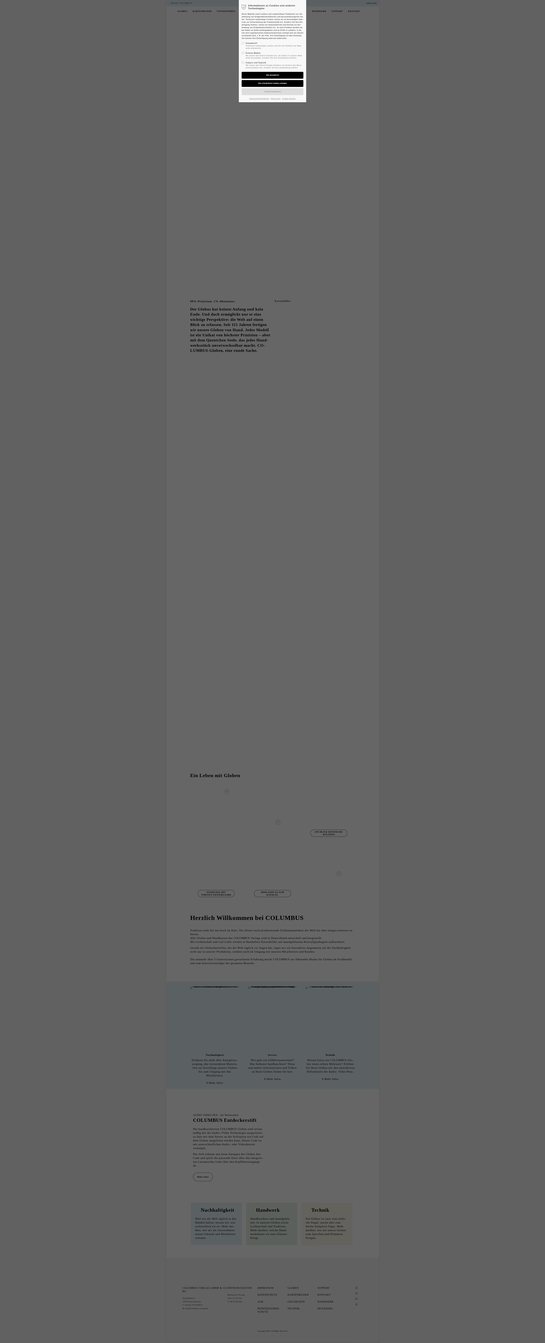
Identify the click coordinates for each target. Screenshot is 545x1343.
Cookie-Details (289, 99)
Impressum (276, 99)
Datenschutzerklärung (259, 99)
